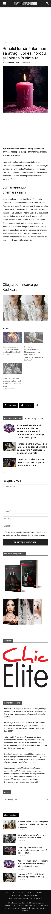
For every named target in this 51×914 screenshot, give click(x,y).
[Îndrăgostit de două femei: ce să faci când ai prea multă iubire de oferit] (12, 368)
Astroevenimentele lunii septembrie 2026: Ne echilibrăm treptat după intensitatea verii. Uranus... (33, 863)
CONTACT (38, 898)
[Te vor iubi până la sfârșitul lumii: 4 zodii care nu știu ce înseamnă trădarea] (9, 462)
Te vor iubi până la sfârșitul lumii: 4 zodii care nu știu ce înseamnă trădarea (30, 462)
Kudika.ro (10, 290)
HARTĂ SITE (10, 893)
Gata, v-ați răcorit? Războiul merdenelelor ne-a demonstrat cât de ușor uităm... (32, 850)
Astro (12, 43)
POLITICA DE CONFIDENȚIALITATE (24, 895)
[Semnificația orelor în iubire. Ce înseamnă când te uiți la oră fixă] (12, 337)
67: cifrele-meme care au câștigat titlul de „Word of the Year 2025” (24, 728)
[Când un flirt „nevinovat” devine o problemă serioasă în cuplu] (9, 838)
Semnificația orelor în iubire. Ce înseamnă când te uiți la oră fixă (11, 349)
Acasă (5, 43)
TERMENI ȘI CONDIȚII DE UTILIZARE (30, 893)
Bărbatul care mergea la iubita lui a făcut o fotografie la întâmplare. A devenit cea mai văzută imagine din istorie (25, 711)
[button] (47, 3)
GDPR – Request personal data (20, 898)
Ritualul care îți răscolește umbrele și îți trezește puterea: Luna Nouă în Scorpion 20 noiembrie (33, 352)
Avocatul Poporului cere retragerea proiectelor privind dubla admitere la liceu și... (33, 824)
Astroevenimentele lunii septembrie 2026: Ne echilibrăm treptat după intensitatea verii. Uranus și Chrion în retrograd (30, 431)
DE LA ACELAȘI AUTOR (33, 418)
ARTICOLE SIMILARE (12, 418)
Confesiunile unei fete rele (19, 63)
